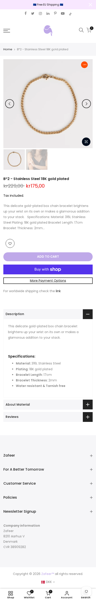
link (58, 291)
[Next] (86, 103)
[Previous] (9, 103)
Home (7, 49)
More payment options (48, 280)
